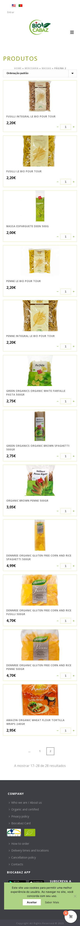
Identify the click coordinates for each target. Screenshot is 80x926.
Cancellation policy (23, 857)
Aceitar (32, 902)
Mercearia (32, 68)
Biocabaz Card (21, 823)
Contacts (17, 864)
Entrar (10, 12)
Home (18, 68)
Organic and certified (25, 809)
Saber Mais (52, 902)
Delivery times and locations (30, 850)
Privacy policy (20, 816)
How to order (20, 844)
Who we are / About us (26, 802)
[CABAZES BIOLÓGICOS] (40, 27)
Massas (46, 68)
